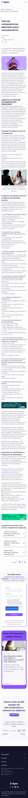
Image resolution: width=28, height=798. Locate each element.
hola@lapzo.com (8, 774)
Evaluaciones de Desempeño (9, 470)
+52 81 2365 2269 (7, 771)
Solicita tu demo (21, 504)
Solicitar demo (14, 714)
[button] (26, 2)
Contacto (4, 765)
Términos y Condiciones (14, 793)
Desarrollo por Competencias (9, 11)
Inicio (2, 9)
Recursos (8, 9)
